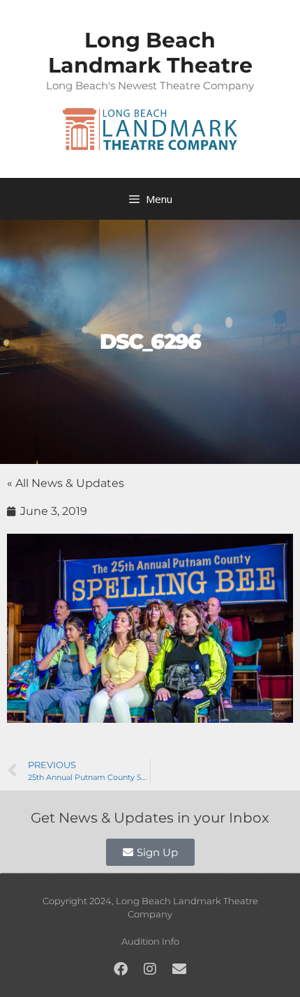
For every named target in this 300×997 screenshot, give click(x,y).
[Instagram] (150, 969)
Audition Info (150, 941)
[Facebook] (121, 969)
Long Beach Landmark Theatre (150, 52)
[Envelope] (179, 969)
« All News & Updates (65, 483)
